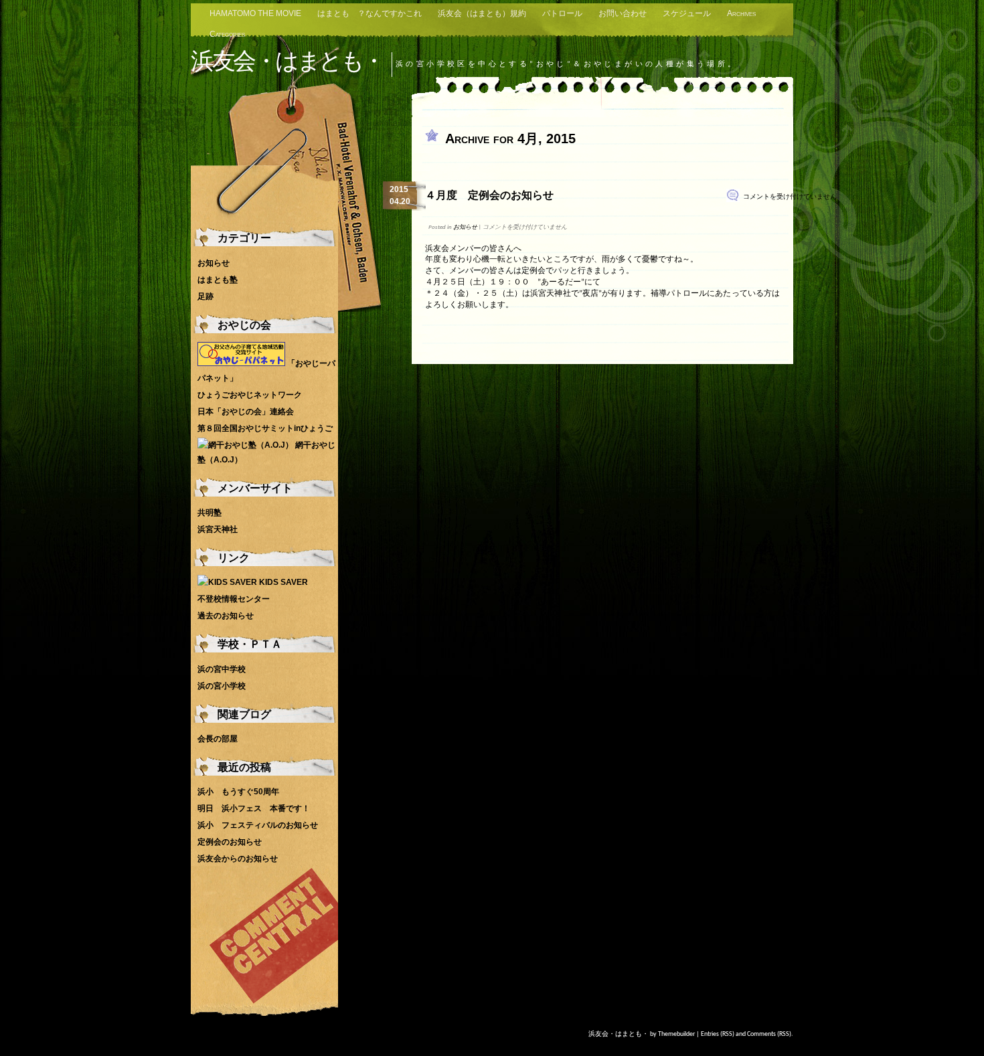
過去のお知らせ (225, 615)
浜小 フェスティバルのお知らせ (257, 825)
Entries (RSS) (717, 1034)
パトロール (562, 13)
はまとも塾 (217, 279)
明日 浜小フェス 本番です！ (253, 808)
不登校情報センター (233, 599)
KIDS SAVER (282, 582)
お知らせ (465, 227)
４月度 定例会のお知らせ (489, 195)
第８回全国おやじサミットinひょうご (265, 428)
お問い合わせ (622, 13)
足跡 (205, 296)
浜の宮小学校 (221, 686)
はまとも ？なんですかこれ (369, 13)
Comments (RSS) (769, 1034)
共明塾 (209, 512)
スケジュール (687, 13)
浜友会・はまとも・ (287, 61)
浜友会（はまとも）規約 (482, 13)
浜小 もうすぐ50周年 (238, 791)
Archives (741, 13)
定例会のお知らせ (229, 842)
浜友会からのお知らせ (237, 858)
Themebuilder (676, 1034)
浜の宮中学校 (221, 669)
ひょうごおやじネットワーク (249, 395)
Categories (227, 34)
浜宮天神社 (217, 529)
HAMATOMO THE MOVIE (255, 13)
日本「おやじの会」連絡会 (245, 411)
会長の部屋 (217, 738)
